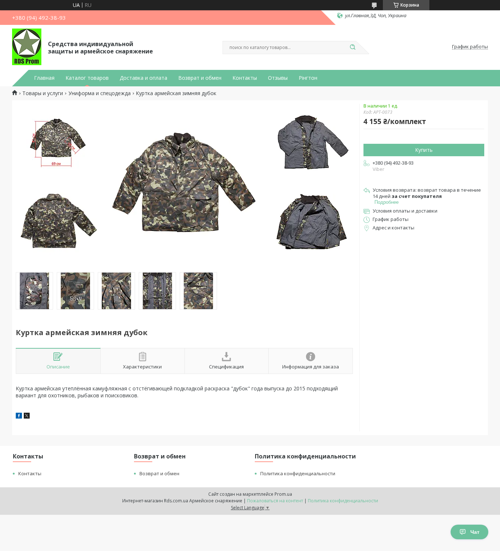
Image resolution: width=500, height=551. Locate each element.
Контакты (244, 77)
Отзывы (278, 77)
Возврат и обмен (199, 77)
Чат (475, 532)
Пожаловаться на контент (275, 501)
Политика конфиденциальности (297, 473)
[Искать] (352, 47)
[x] (27, 416)
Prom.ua (283, 494)
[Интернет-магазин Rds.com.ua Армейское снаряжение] (26, 47)
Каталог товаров (87, 77)
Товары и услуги (42, 93)
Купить (424, 149)
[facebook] (19, 416)
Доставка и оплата (143, 77)
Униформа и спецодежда (99, 93)
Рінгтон (308, 77)
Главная (44, 77)
